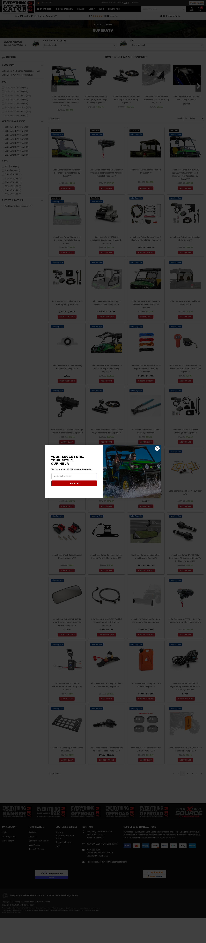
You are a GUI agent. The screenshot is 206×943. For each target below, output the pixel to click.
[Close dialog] (157, 448)
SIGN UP (74, 483)
